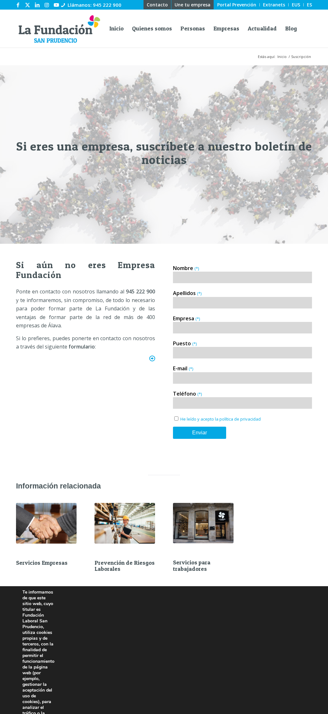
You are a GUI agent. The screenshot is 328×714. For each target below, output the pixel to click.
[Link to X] (27, 5)
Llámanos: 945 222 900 (94, 5)
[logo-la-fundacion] (59, 28)
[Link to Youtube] (56, 5)
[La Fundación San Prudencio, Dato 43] (203, 523)
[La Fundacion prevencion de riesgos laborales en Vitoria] (124, 523)
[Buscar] (306, 28)
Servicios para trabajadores (191, 565)
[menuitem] (157, 4)
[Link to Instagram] (47, 5)
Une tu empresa (192, 5)
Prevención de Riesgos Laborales (124, 565)
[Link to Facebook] (18, 5)
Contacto (157, 5)
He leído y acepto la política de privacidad (220, 419)
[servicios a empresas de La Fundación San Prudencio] (46, 523)
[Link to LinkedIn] (37, 5)
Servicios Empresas (42, 562)
